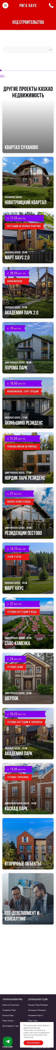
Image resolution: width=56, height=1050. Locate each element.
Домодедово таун (10, 1026)
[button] (7, 182)
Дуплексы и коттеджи (37, 999)
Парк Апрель (8, 1020)
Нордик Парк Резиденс (38, 1005)
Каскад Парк (8, 1015)
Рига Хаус (28, 5)
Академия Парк (9, 1010)
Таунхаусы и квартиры (12, 999)
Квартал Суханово (10, 1005)
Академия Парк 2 (35, 1015)
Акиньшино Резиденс (37, 1010)
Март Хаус (33, 1020)
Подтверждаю (33, 1042)
